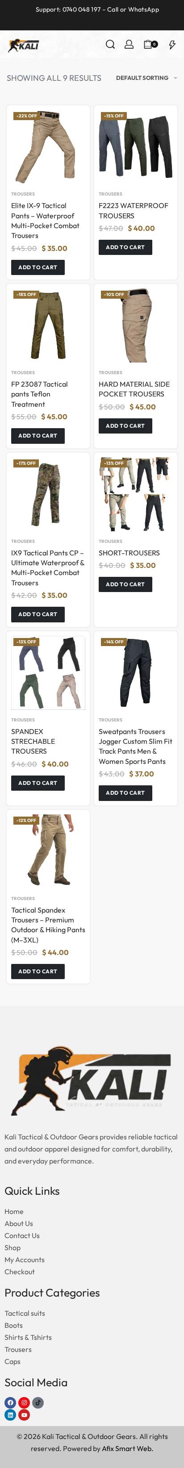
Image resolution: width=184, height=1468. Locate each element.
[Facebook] (10, 1403)
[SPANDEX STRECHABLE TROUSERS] (48, 673)
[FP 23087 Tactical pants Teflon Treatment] (48, 325)
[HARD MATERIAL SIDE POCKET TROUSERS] (136, 325)
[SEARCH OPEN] (110, 44)
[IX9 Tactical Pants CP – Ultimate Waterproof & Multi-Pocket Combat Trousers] (48, 494)
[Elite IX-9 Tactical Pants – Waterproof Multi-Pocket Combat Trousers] (48, 147)
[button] (38, 267)
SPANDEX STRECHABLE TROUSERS (33, 741)
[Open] (172, 44)
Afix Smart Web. (128, 1448)
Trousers (23, 194)
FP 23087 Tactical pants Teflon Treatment (39, 394)
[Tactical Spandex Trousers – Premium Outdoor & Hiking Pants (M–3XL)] (48, 851)
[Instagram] (24, 1403)
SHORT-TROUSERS (129, 552)
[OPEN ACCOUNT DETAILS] (129, 44)
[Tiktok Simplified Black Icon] (38, 1403)
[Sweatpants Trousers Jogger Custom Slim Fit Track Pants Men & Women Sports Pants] (136, 673)
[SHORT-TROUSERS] (136, 494)
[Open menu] (52, 44)
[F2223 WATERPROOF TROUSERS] (136, 147)
